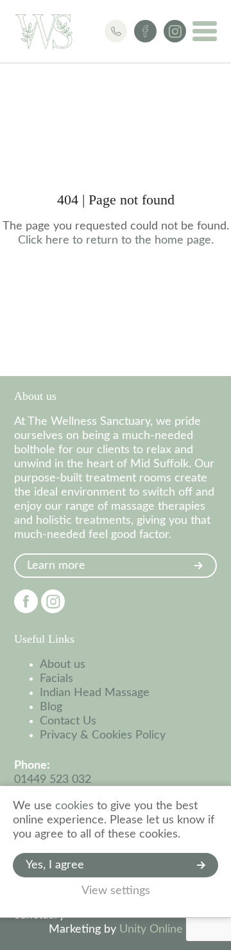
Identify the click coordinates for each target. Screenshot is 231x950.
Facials (56, 679)
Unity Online (151, 929)
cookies (74, 806)
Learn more (56, 565)
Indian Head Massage (95, 693)
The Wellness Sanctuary (44, 31)
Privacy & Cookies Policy (103, 735)
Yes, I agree (55, 865)
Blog (51, 707)
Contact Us (68, 721)
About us (62, 664)
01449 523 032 (52, 779)
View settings (115, 891)
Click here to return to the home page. (116, 240)
